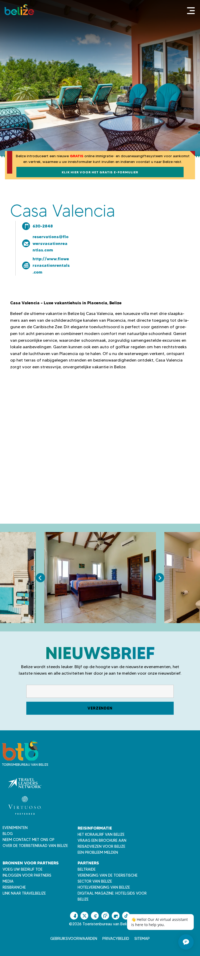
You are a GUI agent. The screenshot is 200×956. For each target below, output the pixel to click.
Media (8, 881)
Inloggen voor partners (27, 875)
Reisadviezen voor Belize (101, 846)
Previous (40, 577)
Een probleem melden (98, 852)
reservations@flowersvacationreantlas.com (50, 243)
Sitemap (142, 938)
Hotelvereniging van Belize (104, 887)
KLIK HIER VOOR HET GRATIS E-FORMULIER (100, 172)
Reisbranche (14, 887)
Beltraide (87, 869)
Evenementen (15, 827)
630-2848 (43, 226)
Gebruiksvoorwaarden (73, 938)
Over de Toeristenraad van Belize (35, 845)
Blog (8, 833)
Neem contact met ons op (28, 839)
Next (159, 577)
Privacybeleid (115, 938)
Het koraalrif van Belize (101, 834)
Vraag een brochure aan (102, 840)
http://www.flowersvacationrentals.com (51, 265)
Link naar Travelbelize (24, 893)
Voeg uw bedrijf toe (22, 869)
